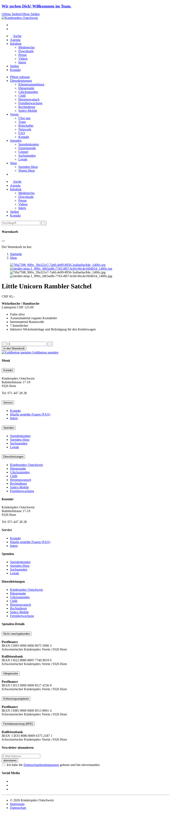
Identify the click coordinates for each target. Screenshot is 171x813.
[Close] (44, 223)
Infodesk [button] (15, 43)
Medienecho (26, 47)
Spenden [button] (15, 140)
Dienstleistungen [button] (21, 80)
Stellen (14, 66)
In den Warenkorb (14, 348)
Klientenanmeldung (31, 84)
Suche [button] (17, 36)
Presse (22, 55)
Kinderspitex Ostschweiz (26, 465)
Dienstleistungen (13, 456)
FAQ (21, 133)
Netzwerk (24, 129)
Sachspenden (27, 155)
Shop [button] (13, 163)
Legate (22, 159)
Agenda (15, 40)
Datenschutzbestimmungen (41, 765)
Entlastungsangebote (16, 698)
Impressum (17, 804)
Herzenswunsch (28, 99)
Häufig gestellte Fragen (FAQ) (30, 414)
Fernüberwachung (30, 103)
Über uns (24, 118)
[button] (11, 25)
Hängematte (26, 88)
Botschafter (25, 125)
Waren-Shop (26, 170)
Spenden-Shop (28, 167)
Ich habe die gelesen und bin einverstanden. (53, 765)
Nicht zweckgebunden (16, 633)
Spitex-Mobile (27, 110)
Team (22, 122)
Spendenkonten (28, 144)
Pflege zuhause (20, 77)
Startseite (16, 254)
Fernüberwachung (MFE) (18, 723)
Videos (23, 58)
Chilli (22, 95)
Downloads (26, 51)
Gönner (23, 152)
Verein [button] (14, 114)
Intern (22, 62)
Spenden (8, 427)
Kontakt (15, 70)
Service (8, 402)
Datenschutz (18, 807)
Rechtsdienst (26, 107)
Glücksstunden (28, 92)
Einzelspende (27, 148)
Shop (13, 257)
